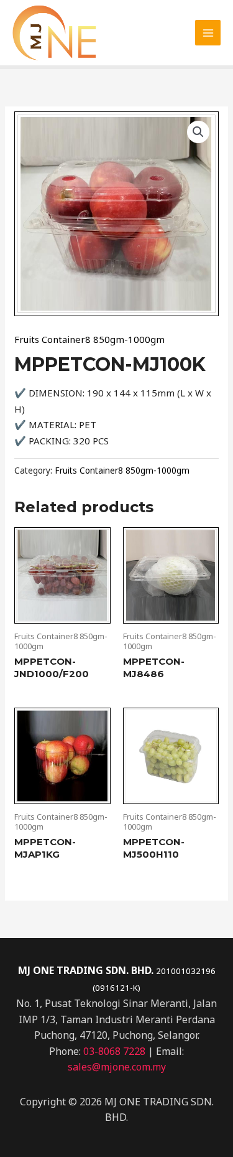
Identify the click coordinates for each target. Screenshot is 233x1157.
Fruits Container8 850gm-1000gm (89, 339)
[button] (198, 132)
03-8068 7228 (114, 1051)
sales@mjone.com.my (117, 1067)
